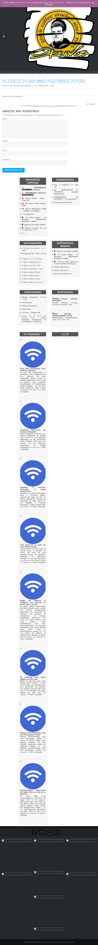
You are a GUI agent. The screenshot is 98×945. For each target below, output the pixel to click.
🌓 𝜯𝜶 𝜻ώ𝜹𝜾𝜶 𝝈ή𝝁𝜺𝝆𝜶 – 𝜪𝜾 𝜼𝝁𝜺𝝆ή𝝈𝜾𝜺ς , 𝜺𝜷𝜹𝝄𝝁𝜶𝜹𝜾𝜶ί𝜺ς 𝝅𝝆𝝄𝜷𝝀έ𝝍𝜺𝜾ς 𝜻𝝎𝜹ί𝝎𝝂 (34, 219)
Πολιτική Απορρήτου (29, 306)
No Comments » (17, 96)
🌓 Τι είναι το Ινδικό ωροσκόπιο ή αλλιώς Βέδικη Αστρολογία (66, 263)
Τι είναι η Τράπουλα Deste (31, 262)
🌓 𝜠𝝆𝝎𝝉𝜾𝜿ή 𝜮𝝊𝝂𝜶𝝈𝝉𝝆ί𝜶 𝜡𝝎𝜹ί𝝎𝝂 (34, 225)
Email (4, 150)
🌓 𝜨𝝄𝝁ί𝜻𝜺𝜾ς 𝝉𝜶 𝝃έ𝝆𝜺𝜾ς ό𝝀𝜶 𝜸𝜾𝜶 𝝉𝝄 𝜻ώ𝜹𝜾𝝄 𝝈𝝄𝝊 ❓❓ (34, 229)
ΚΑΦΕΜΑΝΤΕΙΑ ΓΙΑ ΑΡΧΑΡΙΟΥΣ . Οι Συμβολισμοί (66, 198)
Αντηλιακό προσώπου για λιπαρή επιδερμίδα (32, 431)
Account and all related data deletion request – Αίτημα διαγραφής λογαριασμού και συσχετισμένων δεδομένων (34, 319)
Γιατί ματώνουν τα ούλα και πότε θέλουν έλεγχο (32, 546)
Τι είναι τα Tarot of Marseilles (32, 259)
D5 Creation (54, 942)
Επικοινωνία (26, 309)
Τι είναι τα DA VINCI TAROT (31, 265)
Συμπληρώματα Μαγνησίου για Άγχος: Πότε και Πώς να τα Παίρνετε (32, 792)
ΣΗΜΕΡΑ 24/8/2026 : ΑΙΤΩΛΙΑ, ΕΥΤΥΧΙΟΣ (65, 300)
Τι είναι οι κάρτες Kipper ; (31, 275)
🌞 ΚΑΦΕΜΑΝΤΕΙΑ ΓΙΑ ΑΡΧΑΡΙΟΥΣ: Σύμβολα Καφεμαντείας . (66, 192)
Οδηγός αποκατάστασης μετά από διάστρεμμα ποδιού (32, 734)
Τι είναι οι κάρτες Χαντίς (31, 272)
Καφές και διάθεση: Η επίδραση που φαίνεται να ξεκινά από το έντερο (32, 602)
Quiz (23, 233)
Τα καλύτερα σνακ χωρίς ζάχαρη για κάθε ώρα (32, 678)
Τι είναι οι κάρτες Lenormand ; (33, 282)
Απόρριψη (49, 4)
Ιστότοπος (6, 160)
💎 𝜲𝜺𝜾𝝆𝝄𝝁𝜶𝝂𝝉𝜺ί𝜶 (28, 214)
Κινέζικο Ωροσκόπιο (61, 267)
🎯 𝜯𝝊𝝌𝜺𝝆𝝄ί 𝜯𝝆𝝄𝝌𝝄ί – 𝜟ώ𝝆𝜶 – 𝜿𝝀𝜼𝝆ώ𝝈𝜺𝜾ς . (34, 199)
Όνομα (4, 141)
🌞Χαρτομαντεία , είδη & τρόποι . (34, 254)
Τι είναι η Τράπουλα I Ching (32, 269)
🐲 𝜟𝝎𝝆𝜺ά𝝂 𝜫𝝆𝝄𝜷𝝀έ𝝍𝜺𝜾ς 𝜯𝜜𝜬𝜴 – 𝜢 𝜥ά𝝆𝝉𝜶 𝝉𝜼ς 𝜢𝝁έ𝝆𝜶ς (34, 210)
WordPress (71, 942)
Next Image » (91, 104)
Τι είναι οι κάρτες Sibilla (31, 279)
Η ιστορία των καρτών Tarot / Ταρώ (34, 249)
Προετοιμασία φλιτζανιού (63, 202)
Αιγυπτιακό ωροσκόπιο (62, 274)
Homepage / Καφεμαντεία (31, 312)
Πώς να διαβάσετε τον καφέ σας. (66, 186)
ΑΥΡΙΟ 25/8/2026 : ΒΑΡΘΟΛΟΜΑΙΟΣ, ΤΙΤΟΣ (65, 315)
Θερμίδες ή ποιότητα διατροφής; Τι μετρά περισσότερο (32, 489)
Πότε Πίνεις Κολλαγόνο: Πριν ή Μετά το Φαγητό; (32, 370)
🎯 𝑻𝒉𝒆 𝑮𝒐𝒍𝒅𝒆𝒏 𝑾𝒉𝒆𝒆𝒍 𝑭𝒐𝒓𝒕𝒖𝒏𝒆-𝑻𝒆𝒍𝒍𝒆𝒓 (34, 204)
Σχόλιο (4, 119)
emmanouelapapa (22, 86)
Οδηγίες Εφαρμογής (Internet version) (34, 298)
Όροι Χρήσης (27, 302)
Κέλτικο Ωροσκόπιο (61, 270)
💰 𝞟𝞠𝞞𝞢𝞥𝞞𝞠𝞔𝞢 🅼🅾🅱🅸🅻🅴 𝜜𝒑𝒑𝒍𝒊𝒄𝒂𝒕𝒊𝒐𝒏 (34, 189)
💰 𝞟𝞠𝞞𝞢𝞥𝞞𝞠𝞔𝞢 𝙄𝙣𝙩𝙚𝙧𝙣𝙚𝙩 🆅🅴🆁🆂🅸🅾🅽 (34, 194)
